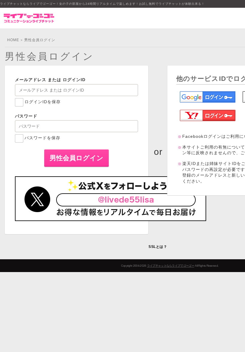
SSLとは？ (157, 247)
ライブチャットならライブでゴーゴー (170, 265)
